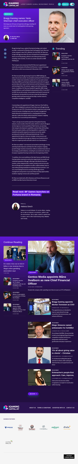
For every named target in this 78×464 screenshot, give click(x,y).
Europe (29, 4)
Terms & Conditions (44, 407)
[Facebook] (5, 50)
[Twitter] (5, 54)
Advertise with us (58, 407)
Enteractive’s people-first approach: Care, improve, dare (63, 375)
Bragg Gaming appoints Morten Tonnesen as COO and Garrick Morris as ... (63, 304)
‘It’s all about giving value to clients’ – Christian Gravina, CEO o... (63, 353)
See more (32, 393)
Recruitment (43, 4)
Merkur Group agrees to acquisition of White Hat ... (67, 71)
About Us (32, 407)
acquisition (64, 67)
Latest (23, 4)
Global (35, 4)
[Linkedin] (5, 57)
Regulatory (64, 53)
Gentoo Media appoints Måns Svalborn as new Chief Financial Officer (49, 280)
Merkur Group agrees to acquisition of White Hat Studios (19, 296)
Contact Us (70, 407)
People (51, 4)
